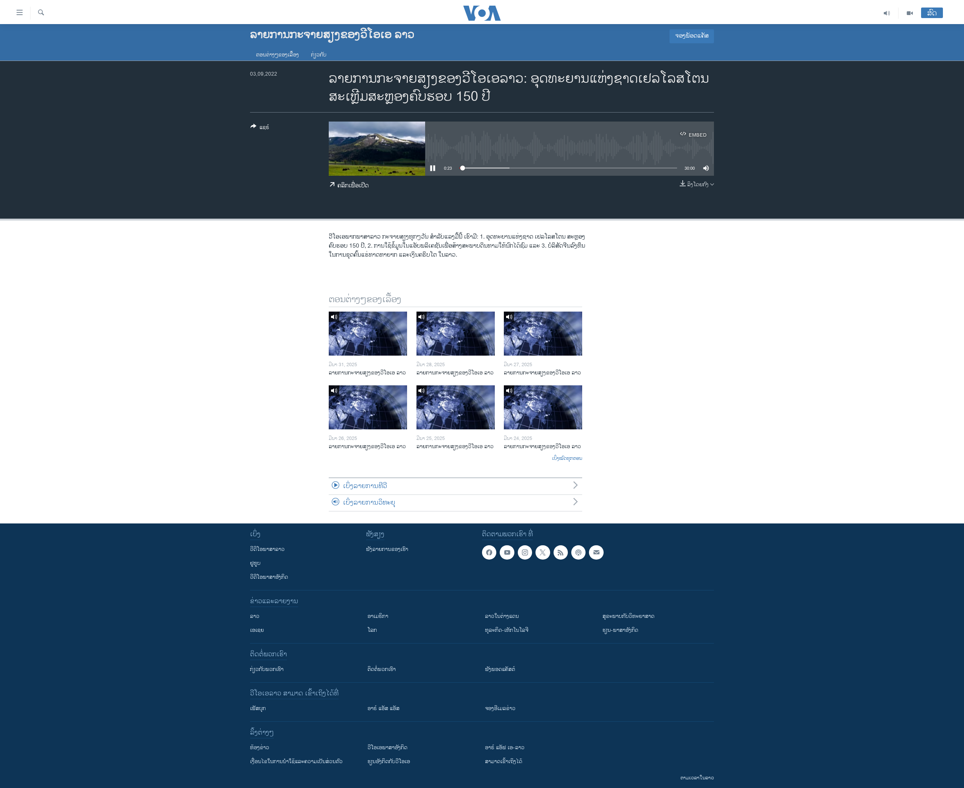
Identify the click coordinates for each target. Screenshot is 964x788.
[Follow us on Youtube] (507, 552)
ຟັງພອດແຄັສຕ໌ (500, 669)
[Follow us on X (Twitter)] (542, 552)
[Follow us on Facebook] (489, 552)
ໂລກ (372, 630)
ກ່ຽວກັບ (318, 54)
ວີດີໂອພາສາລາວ (267, 549)
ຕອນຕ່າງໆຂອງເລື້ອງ (277, 54)
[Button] (259, 128)
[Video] (909, 13)
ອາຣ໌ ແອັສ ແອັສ (384, 708)
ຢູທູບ (255, 563)
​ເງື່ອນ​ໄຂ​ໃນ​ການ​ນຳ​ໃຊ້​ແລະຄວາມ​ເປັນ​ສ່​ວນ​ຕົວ (296, 761)
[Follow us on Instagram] (525, 552)
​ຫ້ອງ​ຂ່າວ (259, 747)
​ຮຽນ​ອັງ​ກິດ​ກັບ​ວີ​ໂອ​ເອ (389, 761)
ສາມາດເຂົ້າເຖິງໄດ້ (503, 761)
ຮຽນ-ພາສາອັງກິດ (620, 630)
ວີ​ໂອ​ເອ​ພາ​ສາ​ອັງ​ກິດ (387, 747)
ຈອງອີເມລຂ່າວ (500, 708)
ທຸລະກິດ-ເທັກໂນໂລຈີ (506, 630)
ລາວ (254, 616)
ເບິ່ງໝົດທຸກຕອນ (567, 458)
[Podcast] (578, 552)
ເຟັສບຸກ (258, 708)
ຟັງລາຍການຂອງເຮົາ (387, 549)
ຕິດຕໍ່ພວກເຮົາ (382, 669)
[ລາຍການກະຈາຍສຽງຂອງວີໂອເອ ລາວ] (368, 334)
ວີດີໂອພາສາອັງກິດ (269, 577)
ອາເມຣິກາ (378, 616)
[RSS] (561, 552)
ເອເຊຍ (257, 630)
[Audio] (887, 13)
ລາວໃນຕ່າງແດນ (502, 616)
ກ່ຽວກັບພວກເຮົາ (267, 669)
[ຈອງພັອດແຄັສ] (596, 552)
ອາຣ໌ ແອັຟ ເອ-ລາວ (505, 747)
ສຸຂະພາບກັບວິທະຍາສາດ (628, 616)
